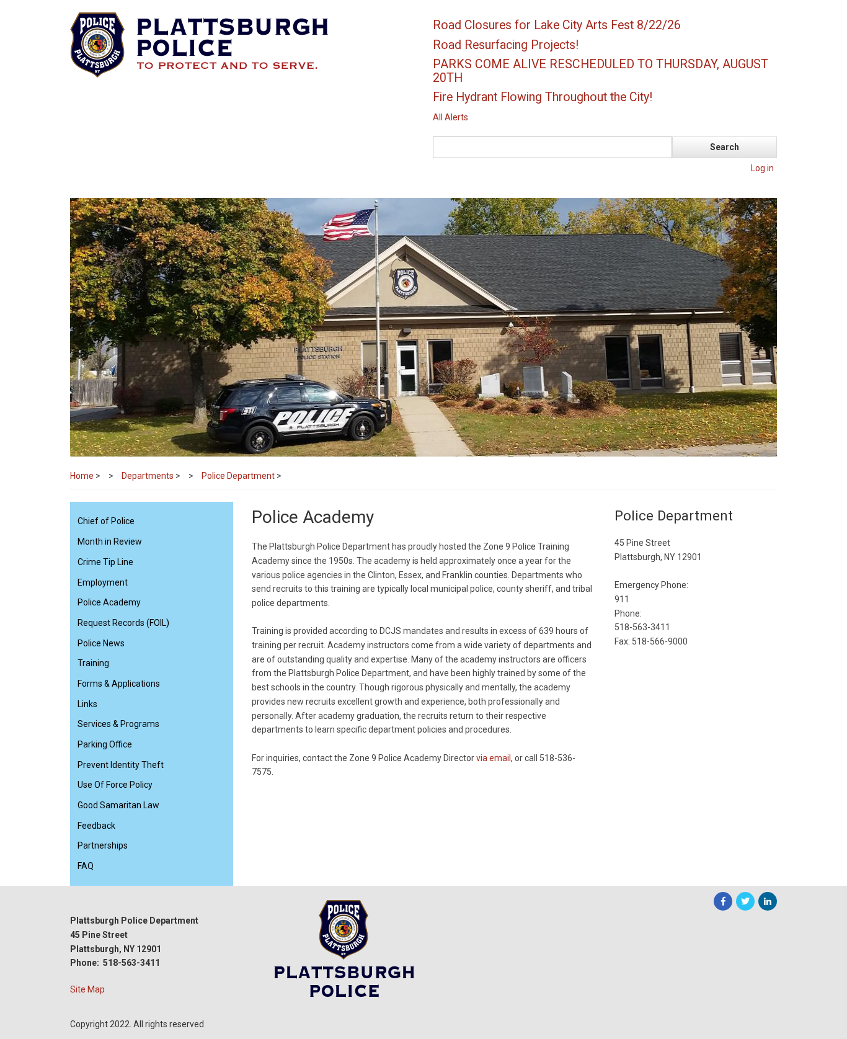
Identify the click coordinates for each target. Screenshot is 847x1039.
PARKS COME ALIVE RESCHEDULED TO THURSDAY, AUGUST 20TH (600, 71)
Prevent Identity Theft (121, 765)
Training (93, 663)
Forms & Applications (119, 684)
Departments (148, 476)
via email (493, 758)
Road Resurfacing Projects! (506, 45)
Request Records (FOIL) (123, 623)
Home (82, 476)
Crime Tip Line (105, 562)
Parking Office (105, 744)
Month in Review (110, 541)
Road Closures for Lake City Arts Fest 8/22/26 (557, 25)
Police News (101, 643)
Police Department (238, 476)
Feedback (96, 826)
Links (87, 704)
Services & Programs (118, 724)
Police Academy (109, 602)
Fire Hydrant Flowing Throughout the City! (542, 97)
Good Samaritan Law (118, 805)
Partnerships (103, 845)
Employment (103, 582)
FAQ (86, 866)
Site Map (87, 989)
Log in (762, 168)
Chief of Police (106, 521)
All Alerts (450, 117)
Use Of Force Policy (115, 785)
